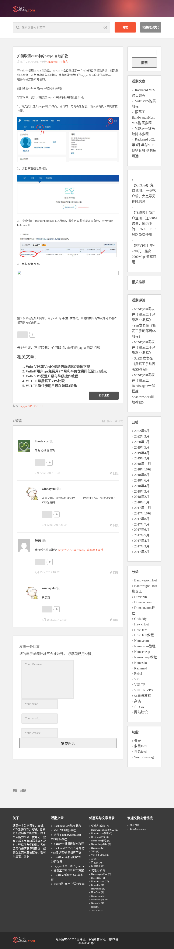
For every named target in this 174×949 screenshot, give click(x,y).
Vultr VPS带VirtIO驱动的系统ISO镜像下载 (58, 366)
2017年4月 (141, 541)
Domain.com (143, 602)
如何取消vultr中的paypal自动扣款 (75, 347)
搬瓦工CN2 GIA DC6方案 (69, 870)
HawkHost (141, 624)
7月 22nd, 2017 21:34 (54, 524)
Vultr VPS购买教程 (65, 830)
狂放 (38, 540)
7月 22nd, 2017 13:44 (47, 472)
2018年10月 (142, 469)
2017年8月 (141, 519)
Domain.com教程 (100, 833)
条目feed (140, 746)
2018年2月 (141, 497)
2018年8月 (141, 475)
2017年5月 (141, 535)
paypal (24, 406)
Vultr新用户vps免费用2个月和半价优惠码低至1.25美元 (66, 371)
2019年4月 (141, 453)
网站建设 (141, 712)
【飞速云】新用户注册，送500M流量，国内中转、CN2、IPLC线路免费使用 (144, 223)
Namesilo (140, 663)
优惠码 (95, 870)
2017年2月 (141, 552)
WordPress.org (144, 757)
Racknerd (140, 668)
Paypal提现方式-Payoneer (69, 866)
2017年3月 (141, 546)
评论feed (140, 751)
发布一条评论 (115, 421)
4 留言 (64, 61)
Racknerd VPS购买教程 (67, 825)
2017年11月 (142, 508)
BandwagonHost (145, 580)
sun (136, 325)
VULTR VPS (143, 690)
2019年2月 (141, 458)
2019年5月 (141, 447)
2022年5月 (141, 431)
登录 (137, 741)
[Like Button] (22, 334)
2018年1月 (141, 502)
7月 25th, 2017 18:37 (47, 572)
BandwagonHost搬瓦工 (102, 830)
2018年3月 (141, 491)
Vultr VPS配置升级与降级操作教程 (52, 376)
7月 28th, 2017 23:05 (54, 619)
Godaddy (140, 619)
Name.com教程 (145, 646)
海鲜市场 (134, 825)
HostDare (140, 630)
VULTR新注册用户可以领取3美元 (51, 386)
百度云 (139, 706)
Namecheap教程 (145, 657)
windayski (52, 61)
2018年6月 (141, 480)
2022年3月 (141, 436)
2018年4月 (141, 486)
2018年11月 (142, 464)
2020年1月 (141, 442)
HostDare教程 (144, 635)
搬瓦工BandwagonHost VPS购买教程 (143, 117)
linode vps (42, 441)
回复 (116, 473)
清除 (105, 27)
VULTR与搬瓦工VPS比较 (45, 381)
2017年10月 (142, 513)
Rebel (138, 673)
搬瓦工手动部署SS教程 (144, 331)
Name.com (141, 640)
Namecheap (142, 652)
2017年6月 (141, 529)
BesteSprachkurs (138, 829)
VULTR (38, 406)
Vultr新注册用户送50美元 (69, 883)
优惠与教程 (142, 696)
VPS (30, 406)
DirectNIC (141, 597)
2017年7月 (141, 524)
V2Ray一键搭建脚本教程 (69, 843)
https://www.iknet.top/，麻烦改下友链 (80, 549)
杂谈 (137, 701)
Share (104, 395)
